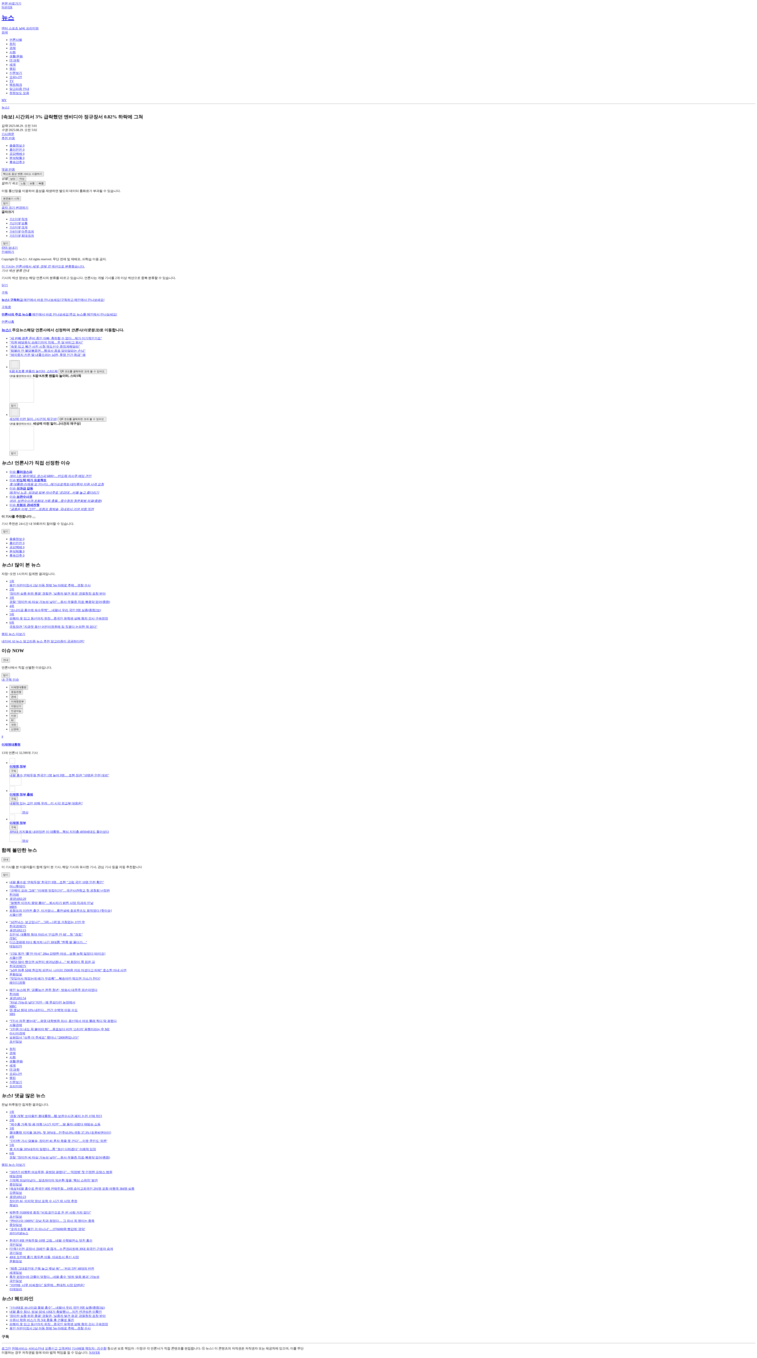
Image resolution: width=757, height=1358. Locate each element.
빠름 (41, 183)
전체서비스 (20, 1348)
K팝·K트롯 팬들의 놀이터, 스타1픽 (33, 371)
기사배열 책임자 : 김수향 (89, 1348)
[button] (16, 145)
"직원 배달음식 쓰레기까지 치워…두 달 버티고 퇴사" (46, 342)
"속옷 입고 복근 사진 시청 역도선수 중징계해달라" (44, 346)
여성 (21, 178)
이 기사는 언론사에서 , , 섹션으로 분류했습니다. (43, 266)
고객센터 (64, 1348)
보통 (32, 183)
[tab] (15, 39)
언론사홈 (8, 321)
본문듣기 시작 (11, 198)
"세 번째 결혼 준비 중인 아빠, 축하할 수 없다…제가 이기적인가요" (55, 338)
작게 (24, 219)
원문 (8, 134)
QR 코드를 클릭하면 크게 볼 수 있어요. (82, 371)
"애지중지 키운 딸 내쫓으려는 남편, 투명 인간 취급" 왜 (47, 355)
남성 (12, 178)
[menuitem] (382, 146)
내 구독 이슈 (10, 679)
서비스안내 (36, 1348)
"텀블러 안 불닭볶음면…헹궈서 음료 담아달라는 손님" (47, 350)
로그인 (6, 1348)
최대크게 (27, 235)
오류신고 (51, 1348)
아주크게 (27, 231)
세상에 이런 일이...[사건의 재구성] (33, 419)
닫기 (5, 285)
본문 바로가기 (11, 3)
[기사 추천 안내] (33, 517)
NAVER (94, 1352)
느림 (23, 183)
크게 (24, 227)
